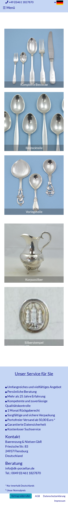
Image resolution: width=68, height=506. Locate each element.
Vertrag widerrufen (20, 496)
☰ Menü (9, 8)
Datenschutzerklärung (54, 496)
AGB (37, 496)
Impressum (59, 500)
